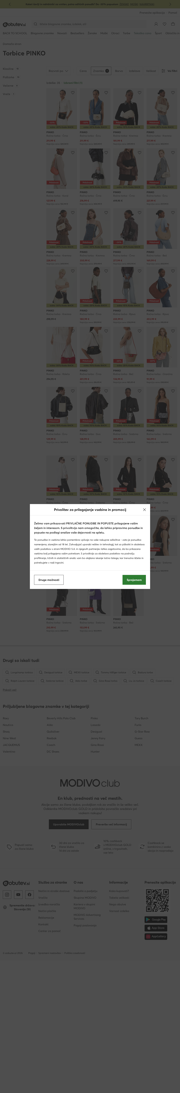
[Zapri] (144, 509)
